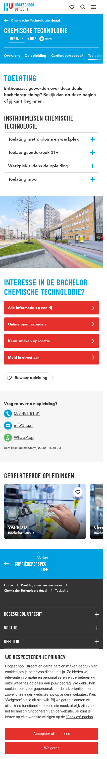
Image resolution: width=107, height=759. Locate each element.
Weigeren (51, 748)
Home (8, 583)
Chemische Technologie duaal (35, 20)
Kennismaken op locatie (29, 340)
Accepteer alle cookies (51, 733)
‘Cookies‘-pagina (79, 717)
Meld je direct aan (24, 357)
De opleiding (35, 55)
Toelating (95, 55)
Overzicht (12, 55)
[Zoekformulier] (82, 7)
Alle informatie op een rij (30, 307)
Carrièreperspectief (67, 55)
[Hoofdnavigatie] (93, 7)
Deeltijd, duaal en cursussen (41, 583)
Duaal (14, 38)
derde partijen (54, 666)
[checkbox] (28, 377)
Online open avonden (27, 324)
